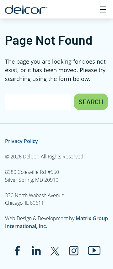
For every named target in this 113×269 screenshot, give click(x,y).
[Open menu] (103, 9)
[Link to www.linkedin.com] (36, 250)
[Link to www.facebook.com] (17, 250)
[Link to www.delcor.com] (26, 9)
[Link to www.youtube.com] (94, 250)
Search (91, 102)
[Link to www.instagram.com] (73, 250)
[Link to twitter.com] (55, 250)
